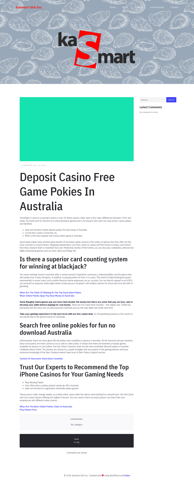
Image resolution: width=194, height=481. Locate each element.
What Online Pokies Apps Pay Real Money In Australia (47, 295)
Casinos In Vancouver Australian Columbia (41, 358)
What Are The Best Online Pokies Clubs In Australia (46, 406)
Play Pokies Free (28, 409)
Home (113, 7)
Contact (174, 7)
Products (139, 7)
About (125, 7)
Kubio (127, 475)
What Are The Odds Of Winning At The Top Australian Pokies (50, 292)
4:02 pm (42, 165)
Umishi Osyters (157, 7)
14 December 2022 (29, 165)
